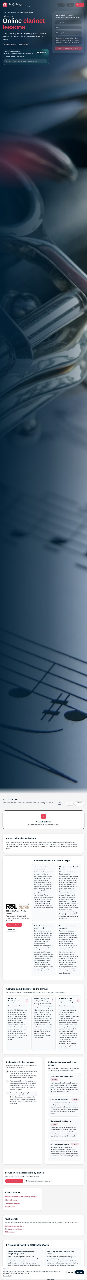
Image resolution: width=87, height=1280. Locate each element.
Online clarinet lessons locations (38, 1181)
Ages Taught (60, 803)
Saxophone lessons (12, 1203)
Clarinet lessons (13, 12)
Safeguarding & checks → (14, 1226)
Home (61, 5)
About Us (11, 929)
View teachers (41, 52)
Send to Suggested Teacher (68, 48)
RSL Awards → (10, 1232)
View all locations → (14, 1181)
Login (70, 5)
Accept (79, 1272)
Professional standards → (14, 1229)
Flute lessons (10, 1207)
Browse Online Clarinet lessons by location (21, 1196)
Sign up (80, 5)
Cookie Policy (7, 1276)
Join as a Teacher (14, 925)
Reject (70, 1272)
